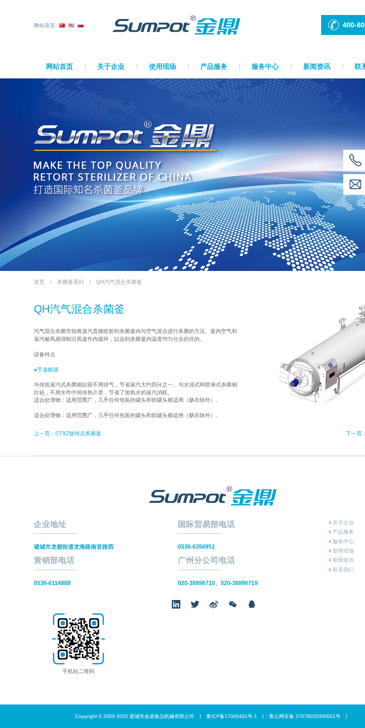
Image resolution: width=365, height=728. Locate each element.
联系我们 (343, 569)
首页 (39, 282)
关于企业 (110, 66)
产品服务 (213, 66)
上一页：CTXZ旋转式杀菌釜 (67, 433)
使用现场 (162, 66)
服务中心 (265, 66)
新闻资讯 (316, 66)
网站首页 (59, 66)
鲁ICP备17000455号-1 (231, 716)
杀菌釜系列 (70, 282)
